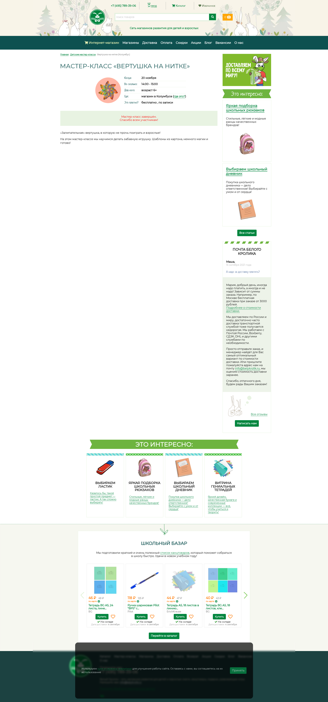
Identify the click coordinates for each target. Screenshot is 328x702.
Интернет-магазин (103, 43)
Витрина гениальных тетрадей (223, 486)
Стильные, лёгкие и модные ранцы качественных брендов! (144, 499)
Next (245, 595)
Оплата (166, 43)
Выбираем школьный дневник (184, 486)
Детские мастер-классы (83, 54)
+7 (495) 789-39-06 (123, 5)
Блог (208, 43)
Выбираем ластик (105, 484)
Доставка (149, 43)
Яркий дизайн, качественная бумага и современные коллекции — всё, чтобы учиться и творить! (222, 504)
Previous (82, 595)
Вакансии (223, 43)
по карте (92, 601)
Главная (64, 54)
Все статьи (247, 232)
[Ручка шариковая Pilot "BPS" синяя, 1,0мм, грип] (144, 580)
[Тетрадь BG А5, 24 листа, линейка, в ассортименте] (105, 580)
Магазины (130, 43)
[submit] (212, 17)
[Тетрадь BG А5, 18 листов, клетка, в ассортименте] (223, 580)
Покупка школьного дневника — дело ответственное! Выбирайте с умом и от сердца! (183, 503)
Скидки (182, 43)
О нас (238, 43)
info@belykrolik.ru (247, 368)
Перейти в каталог (164, 635)
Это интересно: (164, 444)
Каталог (180, 5)
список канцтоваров (174, 552)
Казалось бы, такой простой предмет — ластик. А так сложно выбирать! (103, 498)
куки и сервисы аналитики (115, 668)
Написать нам (247, 423)
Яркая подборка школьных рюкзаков (245, 107)
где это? (179, 96)
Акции (196, 43)
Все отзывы (259, 414)
